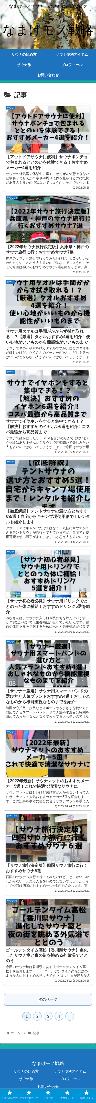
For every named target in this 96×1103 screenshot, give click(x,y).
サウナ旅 (26, 1079)
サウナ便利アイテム (70, 1071)
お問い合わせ (48, 1086)
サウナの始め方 (26, 1071)
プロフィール (70, 1079)
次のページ (48, 999)
